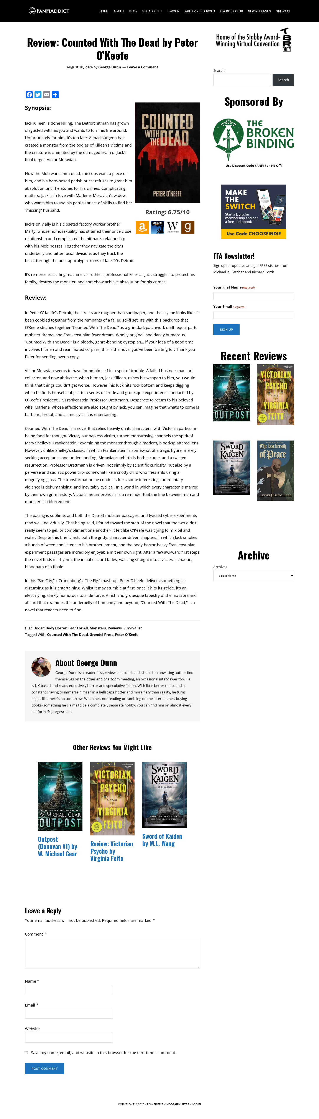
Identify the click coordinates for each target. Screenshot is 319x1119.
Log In (196, 1104)
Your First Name (234, 287)
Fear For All (78, 628)
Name (32, 981)
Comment (35, 934)
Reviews (115, 628)
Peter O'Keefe (126, 634)
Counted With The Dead (67, 634)
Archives (220, 566)
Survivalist (132, 628)
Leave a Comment (142, 67)
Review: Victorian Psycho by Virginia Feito (111, 851)
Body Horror (56, 628)
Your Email (229, 306)
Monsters (98, 628)
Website (32, 1028)
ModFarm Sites (177, 1104)
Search (219, 70)
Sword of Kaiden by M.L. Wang (162, 840)
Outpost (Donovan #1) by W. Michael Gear (57, 846)
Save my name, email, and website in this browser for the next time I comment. (103, 1052)
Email (31, 1005)
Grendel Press (101, 634)
